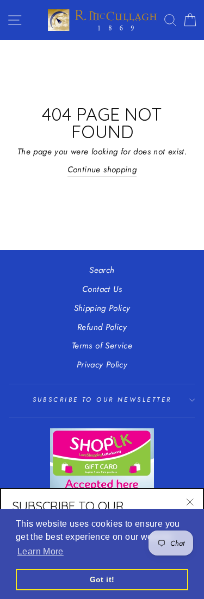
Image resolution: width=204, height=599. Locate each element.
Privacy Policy (102, 365)
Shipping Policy (102, 308)
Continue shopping (102, 170)
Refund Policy (102, 327)
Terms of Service (102, 346)
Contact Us (102, 289)
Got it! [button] (102, 579)
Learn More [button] (40, 551)
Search (101, 270)
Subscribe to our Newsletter (102, 399)
